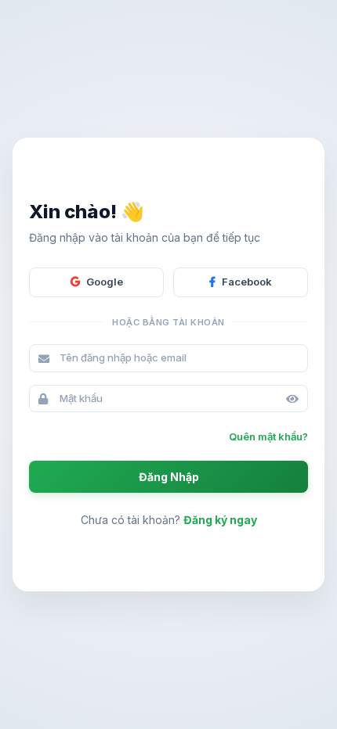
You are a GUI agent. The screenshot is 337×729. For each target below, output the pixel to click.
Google (104, 281)
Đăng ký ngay (220, 519)
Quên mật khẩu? (268, 436)
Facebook (247, 281)
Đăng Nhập (169, 476)
